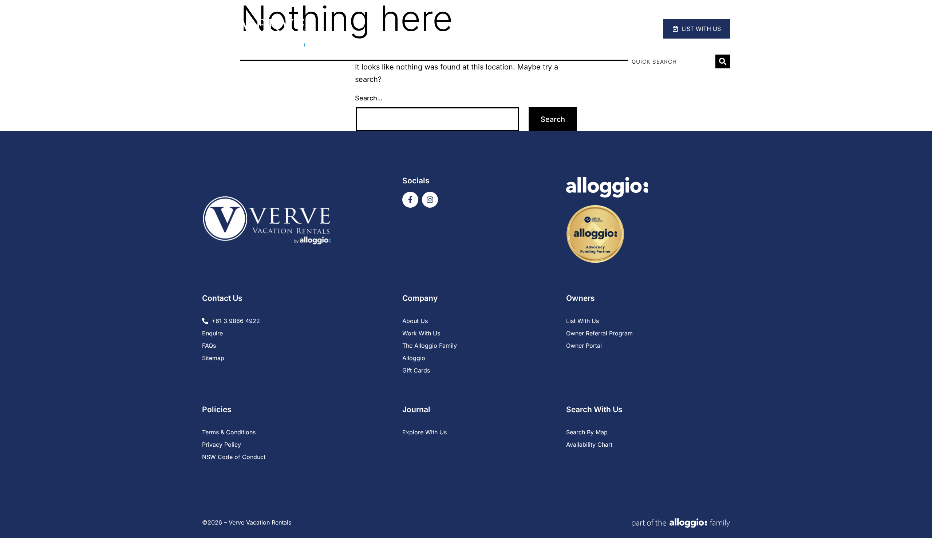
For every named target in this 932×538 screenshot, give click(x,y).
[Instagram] (430, 200)
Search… (369, 98)
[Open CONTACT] (640, 29)
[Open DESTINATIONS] (590, 29)
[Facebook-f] (410, 200)
